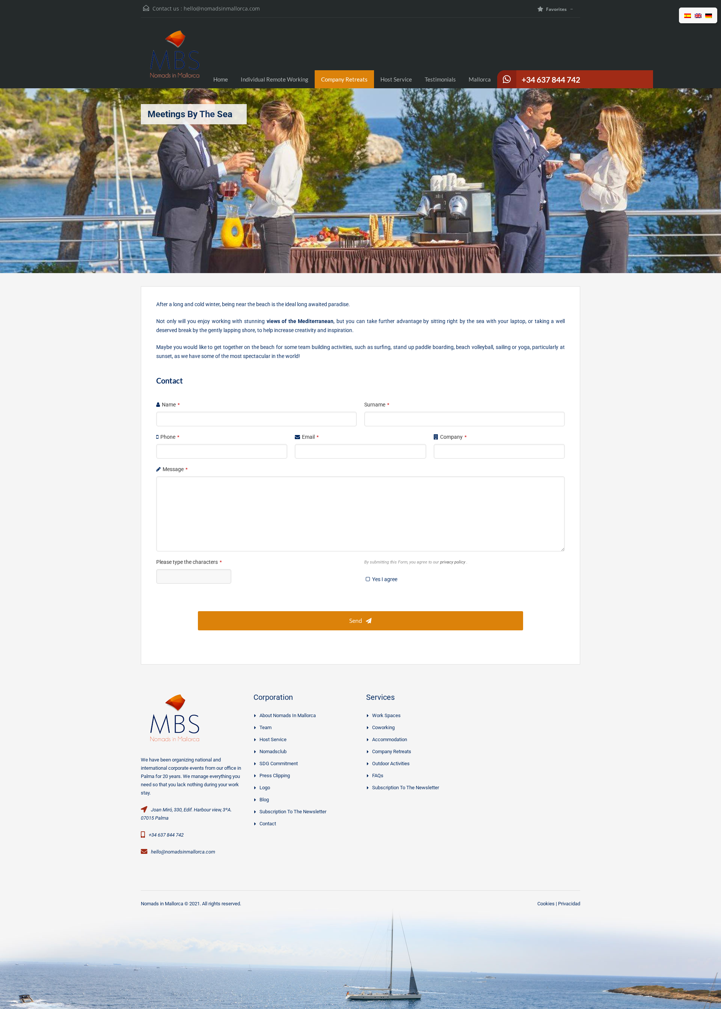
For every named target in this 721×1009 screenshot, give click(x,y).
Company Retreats (344, 79)
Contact (267, 823)
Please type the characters (189, 562)
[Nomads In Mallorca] (174, 58)
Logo (264, 787)
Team (265, 727)
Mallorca (480, 79)
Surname (376, 405)
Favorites (556, 9)
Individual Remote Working (274, 79)
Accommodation (389, 739)
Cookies (546, 903)
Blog (264, 799)
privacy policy (453, 562)
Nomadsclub (273, 751)
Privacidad (569, 903)
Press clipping (274, 775)
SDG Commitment (278, 763)
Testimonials (440, 79)
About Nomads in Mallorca (287, 715)
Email (310, 437)
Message (175, 469)
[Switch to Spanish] (687, 15)
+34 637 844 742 (551, 79)
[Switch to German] (708, 15)
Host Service (396, 79)
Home (220, 79)
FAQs (377, 775)
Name (171, 405)
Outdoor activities (391, 763)
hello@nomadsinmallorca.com (222, 8)
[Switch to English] (698, 15)
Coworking (383, 727)
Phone (169, 437)
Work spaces (386, 715)
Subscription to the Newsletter (292, 811)
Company (453, 437)
